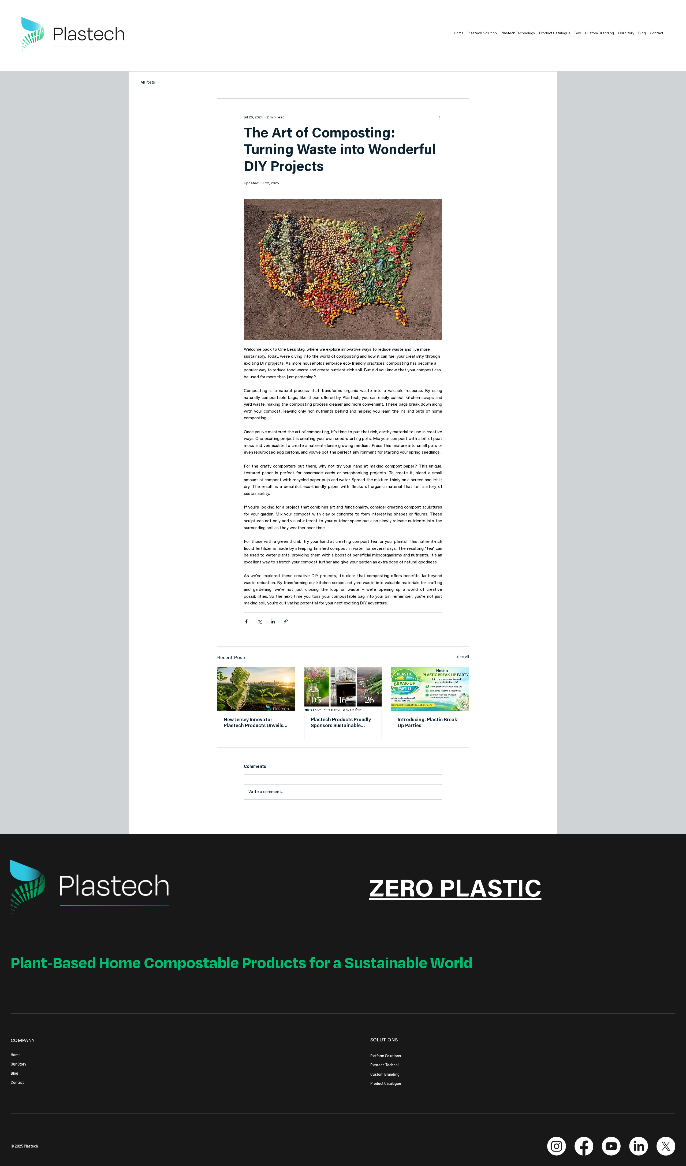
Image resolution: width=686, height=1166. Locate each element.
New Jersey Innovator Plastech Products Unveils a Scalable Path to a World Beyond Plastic (255, 723)
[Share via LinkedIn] (272, 621)
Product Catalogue (385, 1083)
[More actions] (439, 118)
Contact (17, 1082)
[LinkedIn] (638, 1146)
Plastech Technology (386, 1065)
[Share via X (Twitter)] (259, 621)
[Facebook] (584, 1146)
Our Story (18, 1064)
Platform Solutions (385, 1055)
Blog (14, 1073)
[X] (666, 1146)
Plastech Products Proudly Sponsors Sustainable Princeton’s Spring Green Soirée (341, 723)
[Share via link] (285, 621)
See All (463, 657)
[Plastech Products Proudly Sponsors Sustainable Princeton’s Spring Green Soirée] (343, 689)
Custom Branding (385, 1074)
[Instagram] (556, 1146)
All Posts (148, 82)
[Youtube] (611, 1146)
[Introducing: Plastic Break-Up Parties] (430, 689)
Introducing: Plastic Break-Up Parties (428, 723)
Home (16, 1054)
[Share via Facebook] (246, 621)
